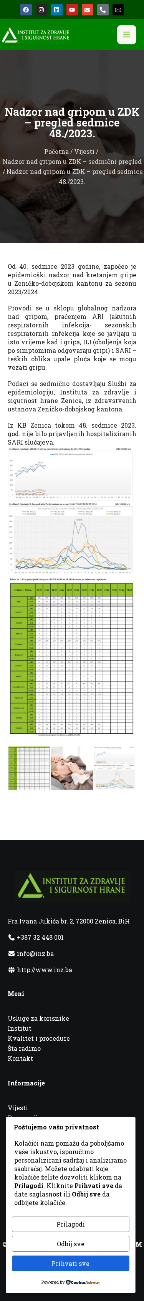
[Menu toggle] (126, 34)
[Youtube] (72, 9)
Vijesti (84, 151)
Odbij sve (70, 1244)
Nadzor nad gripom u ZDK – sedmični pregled (72, 161)
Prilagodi (70, 1224)
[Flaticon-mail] (118, 9)
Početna (56, 151)
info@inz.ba (35, 953)
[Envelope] (87, 9)
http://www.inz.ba (43, 970)
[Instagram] (41, 9)
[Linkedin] (57, 9)
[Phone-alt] (103, 9)
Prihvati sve (70, 1263)
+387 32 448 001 (39, 937)
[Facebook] (26, 9)
